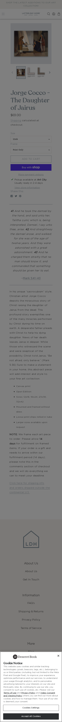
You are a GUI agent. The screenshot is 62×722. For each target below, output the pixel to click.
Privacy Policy (28, 693)
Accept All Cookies (30, 716)
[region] (31, 687)
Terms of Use (9, 693)
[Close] (58, 655)
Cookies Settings (30, 708)
